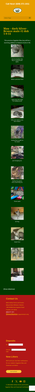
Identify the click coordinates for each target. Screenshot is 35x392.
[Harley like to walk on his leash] (17, 132)
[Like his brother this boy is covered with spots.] (17, 51)
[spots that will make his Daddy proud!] (17, 92)
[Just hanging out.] (17, 153)
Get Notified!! (13, 371)
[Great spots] (17, 193)
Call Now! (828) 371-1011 (17, 4)
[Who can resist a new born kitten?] (17, 112)
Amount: (8, 349)
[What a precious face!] (17, 71)
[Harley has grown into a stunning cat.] (17, 173)
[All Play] (17, 214)
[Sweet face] (17, 234)
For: (7, 344)
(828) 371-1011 (10, 312)
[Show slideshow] (9, 289)
